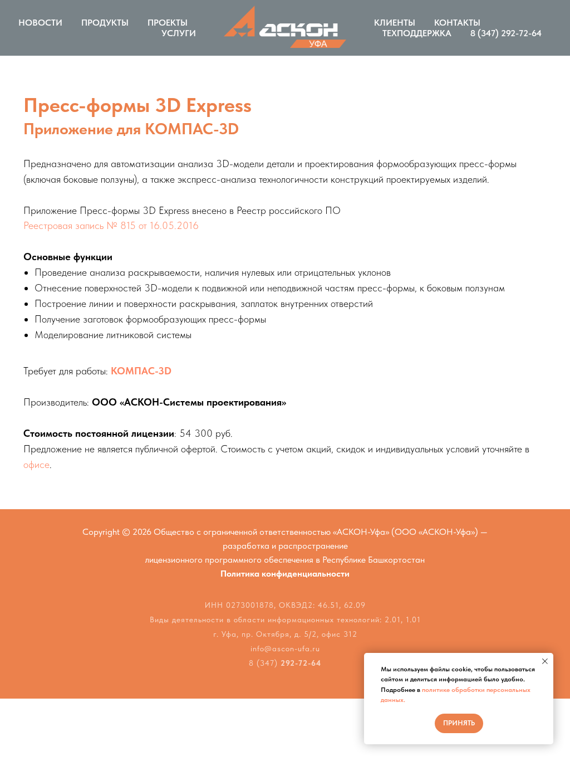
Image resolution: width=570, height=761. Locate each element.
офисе (36, 464)
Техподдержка (416, 33)
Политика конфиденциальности (285, 573)
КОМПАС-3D (141, 371)
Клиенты (394, 22)
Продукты (105, 22)
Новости (40, 22)
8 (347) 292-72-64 (506, 33)
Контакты (457, 22)
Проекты (168, 22)
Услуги (178, 33)
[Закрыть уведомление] (545, 661)
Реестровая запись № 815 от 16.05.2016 (111, 225)
